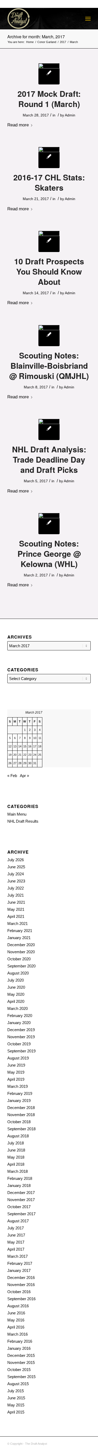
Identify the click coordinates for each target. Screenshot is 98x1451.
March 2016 (17, 1334)
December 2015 (21, 1355)
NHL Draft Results (22, 821)
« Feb (12, 775)
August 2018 (18, 1136)
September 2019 (21, 1051)
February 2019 (19, 1093)
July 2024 (15, 874)
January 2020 (19, 1022)
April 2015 (15, 1412)
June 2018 (16, 1150)
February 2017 (19, 1263)
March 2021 (17, 923)
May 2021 (15, 909)
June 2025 (16, 867)
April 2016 (15, 1327)
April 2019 (15, 1079)
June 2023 (16, 881)
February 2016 (19, 1341)
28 (19, 763)
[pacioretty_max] (49, 429)
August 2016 (18, 1306)
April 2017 (15, 1249)
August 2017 (18, 1221)
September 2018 (21, 1129)
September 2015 (21, 1376)
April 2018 (15, 1164)
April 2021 (15, 916)
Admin (70, 115)
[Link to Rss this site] (71, 1443)
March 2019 (17, 1086)
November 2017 (21, 1199)
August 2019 (18, 1058)
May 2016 (15, 1320)
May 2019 (15, 1072)
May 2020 (15, 994)
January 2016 (19, 1348)
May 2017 (15, 1242)
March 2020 (17, 1008)
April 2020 (15, 1001)
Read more (18, 124)
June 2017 (16, 1235)
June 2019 (16, 1065)
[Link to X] (79, 1443)
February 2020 (19, 1015)
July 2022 (15, 888)
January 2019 (19, 1100)
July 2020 (15, 980)
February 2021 (19, 930)
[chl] (49, 157)
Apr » (24, 775)
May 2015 (15, 1405)
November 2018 (21, 1114)
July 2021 (15, 895)
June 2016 (16, 1313)
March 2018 (17, 1171)
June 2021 (16, 902)
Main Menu (16, 814)
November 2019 (21, 1037)
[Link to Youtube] (87, 1443)
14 (19, 746)
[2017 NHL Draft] (49, 73)
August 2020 (18, 973)
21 (19, 754)
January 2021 (19, 937)
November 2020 (21, 952)
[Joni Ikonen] (49, 241)
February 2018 (19, 1178)
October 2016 (19, 1291)
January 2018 (19, 1185)
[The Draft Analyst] (40, 18)
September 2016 (21, 1299)
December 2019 (21, 1029)
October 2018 (19, 1122)
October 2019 (19, 1044)
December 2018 (21, 1107)
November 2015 (21, 1362)
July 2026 (15, 860)
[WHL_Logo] (49, 523)
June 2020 (16, 987)
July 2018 (15, 1143)
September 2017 (21, 1214)
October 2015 (19, 1369)
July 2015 (15, 1391)
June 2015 (16, 1398)
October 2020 (19, 959)
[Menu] (88, 18)
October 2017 (19, 1206)
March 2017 (17, 1256)
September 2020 (21, 966)
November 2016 (21, 1284)
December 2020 (21, 945)
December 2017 (21, 1192)
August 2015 (18, 1384)
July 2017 (15, 1228)
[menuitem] (88, 18)
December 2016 (21, 1277)
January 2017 (19, 1270)
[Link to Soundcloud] (63, 1443)
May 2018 (15, 1157)
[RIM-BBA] (49, 335)
